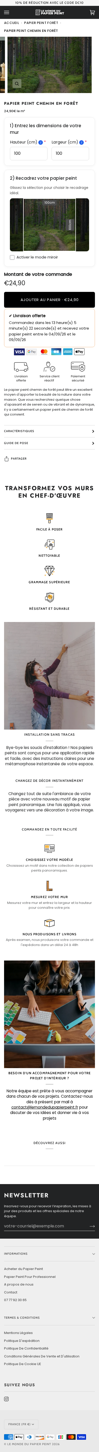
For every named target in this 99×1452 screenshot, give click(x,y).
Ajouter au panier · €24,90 (50, 299)
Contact (10, 1292)
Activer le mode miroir (37, 257)
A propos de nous (19, 1284)
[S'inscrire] (88, 1226)
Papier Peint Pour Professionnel (30, 1276)
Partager (19, 458)
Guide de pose (16, 443)
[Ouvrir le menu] (11, 12)
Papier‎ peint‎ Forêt (41, 22)
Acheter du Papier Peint (23, 1268)
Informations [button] (16, 1253)
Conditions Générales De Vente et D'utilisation (41, 1356)
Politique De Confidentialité (26, 1348)
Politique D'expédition (22, 1340)
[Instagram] (6, 1399)
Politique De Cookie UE (22, 1364)
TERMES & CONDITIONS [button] (22, 1317)
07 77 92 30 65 (15, 1300)
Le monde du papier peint (29, 1444)
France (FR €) (19, 1424)
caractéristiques (19, 431)
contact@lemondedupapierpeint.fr (44, 1107)
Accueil (11, 22)
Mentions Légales (18, 1332)
